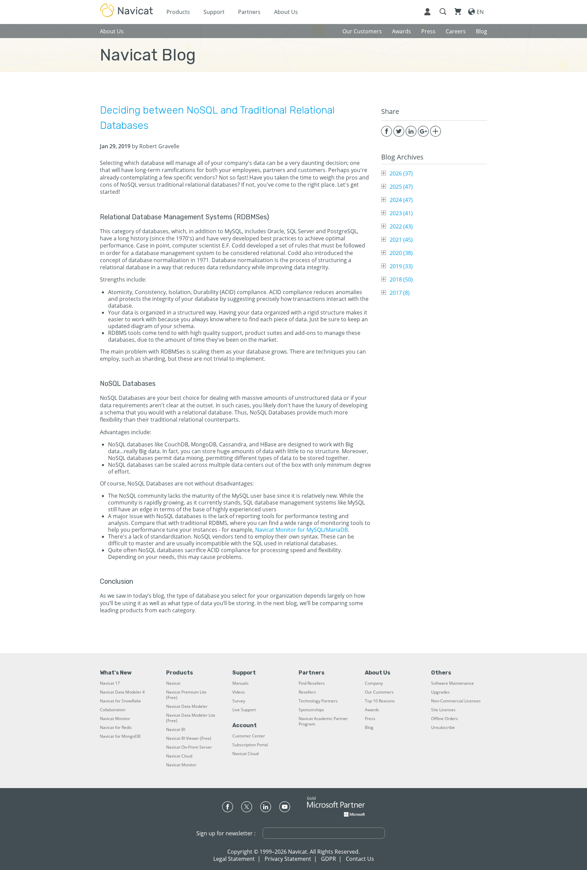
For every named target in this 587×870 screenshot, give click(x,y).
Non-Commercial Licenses (456, 701)
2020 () (401, 253)
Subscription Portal (250, 745)
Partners (249, 12)
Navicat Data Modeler (187, 706)
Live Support (244, 710)
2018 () (401, 279)
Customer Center (248, 736)
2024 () (401, 200)
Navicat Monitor (115, 718)
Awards (372, 710)
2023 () (401, 213)
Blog (369, 727)
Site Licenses (443, 710)
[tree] (434, 233)
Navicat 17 (110, 683)
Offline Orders (444, 718)
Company (374, 683)
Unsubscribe (443, 727)
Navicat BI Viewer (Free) (188, 738)
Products (178, 12)
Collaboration (112, 710)
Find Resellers (312, 683)
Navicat (173, 683)
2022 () (401, 226)
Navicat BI (175, 729)
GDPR (328, 859)
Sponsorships (311, 710)
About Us (286, 12)
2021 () (401, 239)
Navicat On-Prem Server (189, 747)
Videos (238, 692)
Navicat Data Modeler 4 (122, 692)
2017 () (400, 292)
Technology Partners (318, 701)
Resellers (307, 692)
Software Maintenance (452, 683)
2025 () (401, 186)
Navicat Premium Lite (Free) (186, 694)
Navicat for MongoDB (120, 736)
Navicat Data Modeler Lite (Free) (190, 718)
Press (370, 718)
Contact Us (360, 859)
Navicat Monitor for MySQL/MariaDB (301, 529)
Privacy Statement (288, 859)
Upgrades (440, 692)
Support (214, 12)
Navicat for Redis (116, 727)
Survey (238, 701)
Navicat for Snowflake (120, 701)
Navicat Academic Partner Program (323, 721)
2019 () (401, 266)
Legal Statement (234, 859)
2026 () (401, 173)
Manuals (240, 683)
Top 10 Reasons (380, 701)
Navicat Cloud (179, 756)
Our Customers (379, 692)
